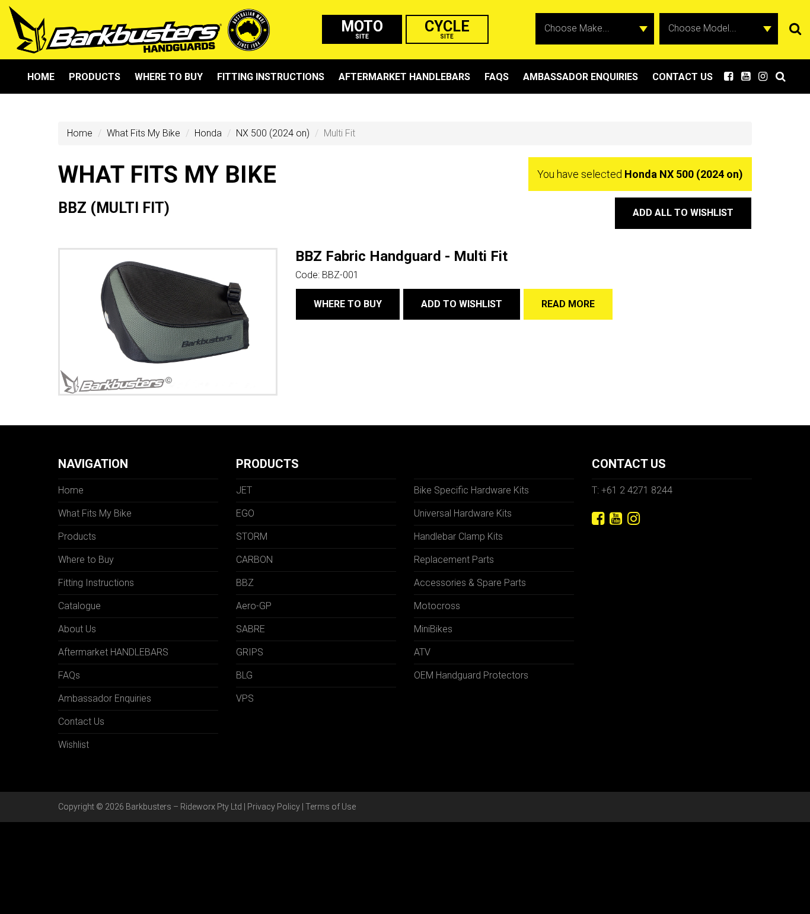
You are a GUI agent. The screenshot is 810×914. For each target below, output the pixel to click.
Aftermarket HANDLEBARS (404, 76)
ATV (422, 652)
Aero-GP (254, 606)
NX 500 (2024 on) (273, 133)
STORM (251, 536)
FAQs (496, 76)
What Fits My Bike (143, 133)
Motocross (437, 606)
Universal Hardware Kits (463, 513)
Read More (568, 304)
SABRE (250, 629)
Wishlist (73, 744)
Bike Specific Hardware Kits (471, 490)
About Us (77, 629)
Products (94, 76)
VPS (245, 698)
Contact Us (682, 76)
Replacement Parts (454, 559)
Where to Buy (169, 76)
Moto (362, 29)
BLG (244, 675)
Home (41, 76)
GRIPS (249, 652)
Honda (208, 133)
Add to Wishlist (461, 304)
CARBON (254, 559)
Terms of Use (330, 806)
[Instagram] (633, 518)
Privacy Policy (273, 806)
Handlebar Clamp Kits (458, 536)
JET (244, 490)
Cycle (447, 29)
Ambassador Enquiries (580, 76)
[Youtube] (616, 518)
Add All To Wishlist (683, 212)
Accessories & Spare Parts (470, 582)
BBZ (245, 582)
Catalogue (79, 606)
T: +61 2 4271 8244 (632, 490)
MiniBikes (433, 629)
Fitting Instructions (270, 76)
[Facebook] (598, 518)
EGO (245, 513)
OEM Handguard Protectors (471, 675)
